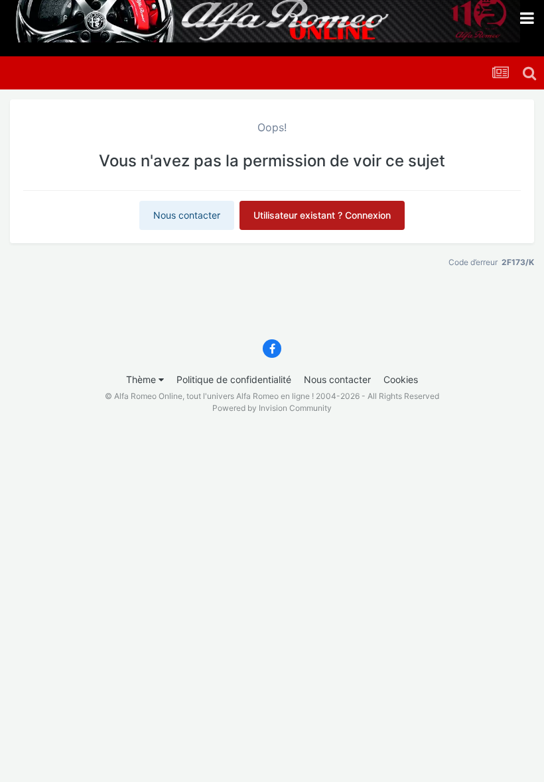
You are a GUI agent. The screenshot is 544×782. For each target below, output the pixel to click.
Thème (142, 379)
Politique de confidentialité (233, 379)
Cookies (400, 379)
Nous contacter (186, 215)
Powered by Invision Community (272, 408)
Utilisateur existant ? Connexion (322, 215)
